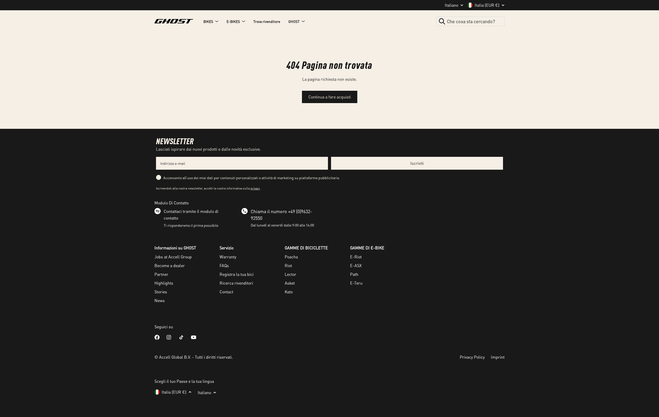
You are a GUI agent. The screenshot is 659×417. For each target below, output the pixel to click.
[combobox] (470, 21)
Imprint (498, 357)
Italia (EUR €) (487, 5)
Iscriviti (417, 163)
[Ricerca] (442, 21)
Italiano (451, 5)
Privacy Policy (472, 357)
